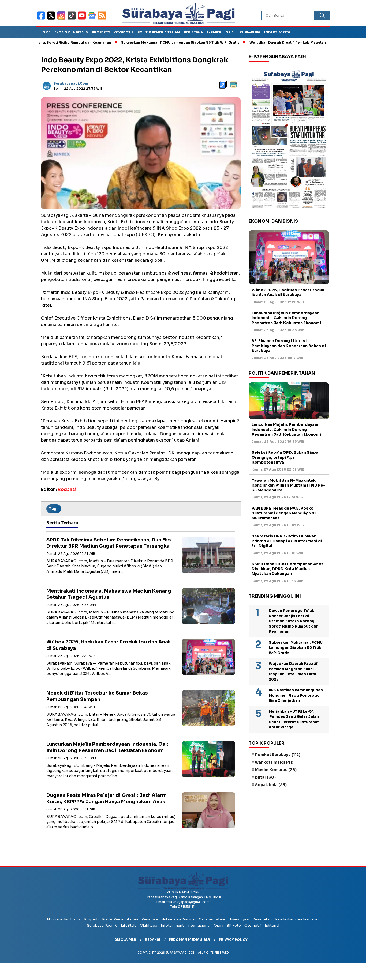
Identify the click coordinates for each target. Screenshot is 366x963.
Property (101, 32)
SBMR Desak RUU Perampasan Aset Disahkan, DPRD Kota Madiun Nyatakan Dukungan (287, 569)
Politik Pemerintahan (158, 32)
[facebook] (42, 19)
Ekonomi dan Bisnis (64, 919)
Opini (230, 32)
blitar (265, 777)
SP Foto (234, 925)
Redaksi (152, 940)
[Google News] (93, 19)
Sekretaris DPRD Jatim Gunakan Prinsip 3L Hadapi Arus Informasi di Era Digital (287, 541)
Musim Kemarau (276, 769)
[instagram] (62, 19)
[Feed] (102, 19)
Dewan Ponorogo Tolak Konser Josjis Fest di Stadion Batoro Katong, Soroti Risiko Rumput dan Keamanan (294, 621)
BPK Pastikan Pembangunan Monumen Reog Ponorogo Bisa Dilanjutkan (296, 695)
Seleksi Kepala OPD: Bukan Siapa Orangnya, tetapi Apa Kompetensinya (285, 457)
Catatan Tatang (212, 919)
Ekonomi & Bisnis (71, 32)
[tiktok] (73, 19)
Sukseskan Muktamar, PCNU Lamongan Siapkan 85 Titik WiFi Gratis (153, 42)
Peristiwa (193, 32)
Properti (91, 919)
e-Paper (214, 32)
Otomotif (123, 32)
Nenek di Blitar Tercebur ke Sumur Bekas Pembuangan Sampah (97, 696)
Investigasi (239, 919)
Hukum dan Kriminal (178, 919)
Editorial (272, 925)
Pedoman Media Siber (189, 940)
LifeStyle (128, 925)
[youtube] (83, 19)
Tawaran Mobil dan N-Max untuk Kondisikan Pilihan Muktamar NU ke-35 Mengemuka (288, 485)
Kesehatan (262, 919)
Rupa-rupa (250, 32)
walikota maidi (274, 762)
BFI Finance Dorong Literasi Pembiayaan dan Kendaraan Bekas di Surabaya (289, 346)
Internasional (198, 925)
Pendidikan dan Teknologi (297, 919)
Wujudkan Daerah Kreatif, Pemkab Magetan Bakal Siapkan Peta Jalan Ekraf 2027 (292, 42)
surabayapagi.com (71, 83)
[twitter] (52, 19)
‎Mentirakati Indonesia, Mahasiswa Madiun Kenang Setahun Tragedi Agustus (108, 594)
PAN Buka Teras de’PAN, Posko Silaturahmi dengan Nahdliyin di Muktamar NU (284, 513)
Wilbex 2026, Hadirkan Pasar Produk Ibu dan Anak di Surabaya (288, 292)
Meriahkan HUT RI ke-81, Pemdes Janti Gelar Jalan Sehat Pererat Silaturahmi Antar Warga (294, 719)
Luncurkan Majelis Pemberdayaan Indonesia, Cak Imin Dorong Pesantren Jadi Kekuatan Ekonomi (107, 747)
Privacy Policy (233, 940)
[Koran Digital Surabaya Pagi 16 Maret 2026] (289, 138)
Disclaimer (125, 940)
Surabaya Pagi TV (102, 925)
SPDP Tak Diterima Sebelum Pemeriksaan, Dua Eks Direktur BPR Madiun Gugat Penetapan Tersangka (108, 543)
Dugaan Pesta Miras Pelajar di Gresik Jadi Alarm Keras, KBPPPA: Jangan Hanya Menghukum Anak (106, 798)
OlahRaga (148, 925)
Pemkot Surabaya (277, 754)
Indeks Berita (277, 32)
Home (45, 32)
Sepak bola (271, 784)
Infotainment (172, 925)
